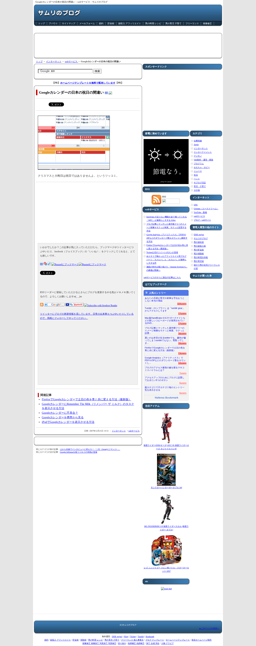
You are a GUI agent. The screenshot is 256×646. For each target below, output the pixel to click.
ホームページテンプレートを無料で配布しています (87, 82)
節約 (101, 23)
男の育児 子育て (173, 23)
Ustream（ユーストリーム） (206, 208)
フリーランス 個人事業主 (132, 640)
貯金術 (111, 23)
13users (182, 353)
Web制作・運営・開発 (203, 160)
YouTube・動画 (200, 212)
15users (182, 343)
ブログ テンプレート (154, 640)
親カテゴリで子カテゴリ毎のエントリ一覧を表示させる (164, 388)
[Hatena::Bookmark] (167, 398)
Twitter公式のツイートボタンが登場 (162, 252)
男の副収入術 (200, 246)
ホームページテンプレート (178, 640)
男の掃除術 (199, 253)
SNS (196, 205)
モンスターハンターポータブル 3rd (166, 487)
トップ (41, 23)
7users (182, 373)
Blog (126, 636)
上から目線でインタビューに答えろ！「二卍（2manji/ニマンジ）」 (90, 449)
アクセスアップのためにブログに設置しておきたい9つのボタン (164, 378)
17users (182, 313)
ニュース (198, 171)
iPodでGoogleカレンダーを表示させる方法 (68, 422)
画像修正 (207, 23)
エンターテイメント (203, 152)
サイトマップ (68, 23)
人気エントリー (157, 292)
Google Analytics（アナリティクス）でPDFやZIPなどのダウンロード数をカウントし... (165, 359)
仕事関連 (198, 141)
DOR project (199, 234)
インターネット (53, 61)
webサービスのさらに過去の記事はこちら (162, 277)
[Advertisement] (128, 30)
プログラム (199, 163)
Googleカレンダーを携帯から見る (63, 417)
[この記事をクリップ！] (49, 264)
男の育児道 (199, 261)
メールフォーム (87, 23)
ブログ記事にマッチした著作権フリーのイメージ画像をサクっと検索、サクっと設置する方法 (166, 227)
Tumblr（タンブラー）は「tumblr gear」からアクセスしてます (165, 309)
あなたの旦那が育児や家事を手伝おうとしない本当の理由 (164, 299)
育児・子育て (200, 186)
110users (181, 303)
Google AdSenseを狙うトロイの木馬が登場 (78, 452)
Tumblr (141, 636)
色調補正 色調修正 (136, 643)
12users (182, 363)
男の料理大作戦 (201, 257)
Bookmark (150, 636)
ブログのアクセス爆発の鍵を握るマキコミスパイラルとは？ (164, 368)
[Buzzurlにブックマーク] (65, 264)
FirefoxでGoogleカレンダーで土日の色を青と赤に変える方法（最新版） (86, 399)
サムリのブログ (201, 238)
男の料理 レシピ (153, 23)
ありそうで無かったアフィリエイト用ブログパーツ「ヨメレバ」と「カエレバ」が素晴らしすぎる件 (166, 259)
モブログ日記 (200, 182)
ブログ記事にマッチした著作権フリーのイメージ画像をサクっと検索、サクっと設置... (164, 329)
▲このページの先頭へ (209, 628)
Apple (196, 144)
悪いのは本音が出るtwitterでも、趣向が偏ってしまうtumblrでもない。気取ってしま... (165, 339)
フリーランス (192, 23)
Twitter (133, 636)
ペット (197, 179)
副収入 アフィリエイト (129, 23)
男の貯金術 (199, 250)
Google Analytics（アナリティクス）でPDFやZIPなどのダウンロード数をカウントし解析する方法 (166, 237)
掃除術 (83, 640)
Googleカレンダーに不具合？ (60, 412)
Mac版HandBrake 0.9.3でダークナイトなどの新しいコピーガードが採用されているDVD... (165, 319)
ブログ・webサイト (202, 220)
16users (182, 333)
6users (182, 383)
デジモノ (198, 156)
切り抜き (122, 643)
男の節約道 (199, 242)
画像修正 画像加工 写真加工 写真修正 (99, 643)
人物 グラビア (167, 643)
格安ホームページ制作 (202, 640)
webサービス (71, 61)
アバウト (53, 23)
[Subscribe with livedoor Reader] (100, 305)
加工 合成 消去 (152, 643)
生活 (196, 175)
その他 (197, 190)
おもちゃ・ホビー (202, 167)
